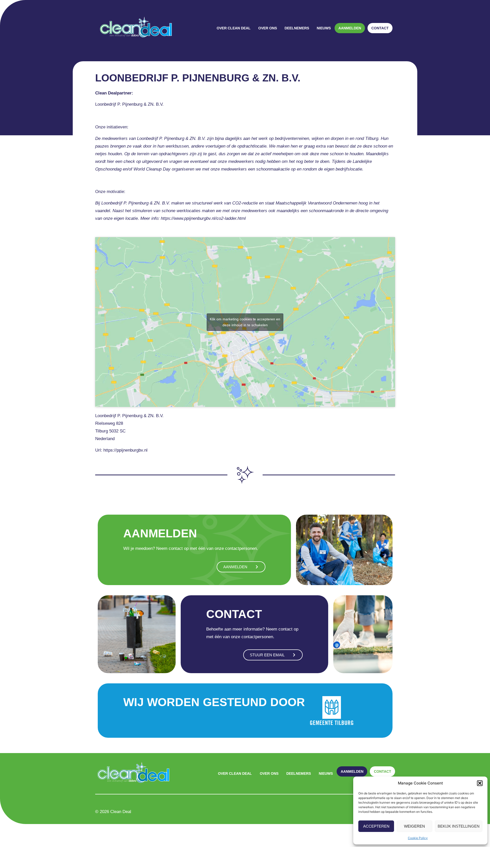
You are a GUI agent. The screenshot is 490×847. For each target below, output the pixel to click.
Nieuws (324, 28)
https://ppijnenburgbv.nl (125, 450)
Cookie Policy (418, 838)
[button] (479, 783)
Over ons (267, 28)
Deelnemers (297, 28)
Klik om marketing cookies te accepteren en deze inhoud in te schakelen (245, 322)
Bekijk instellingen (459, 826)
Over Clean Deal (234, 28)
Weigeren (414, 826)
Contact (380, 28)
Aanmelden (349, 28)
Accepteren (376, 826)
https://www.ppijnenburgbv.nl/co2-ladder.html (203, 218)
